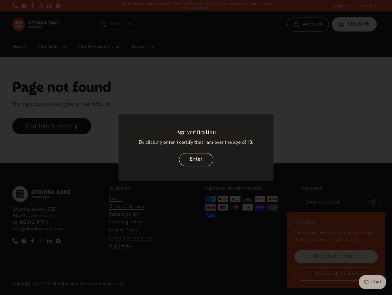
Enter (196, 159)
